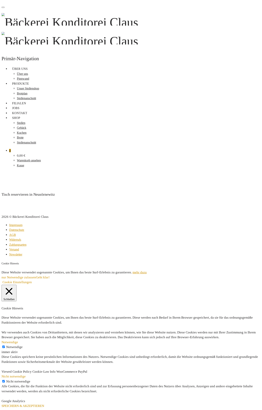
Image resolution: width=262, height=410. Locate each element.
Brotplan (22, 93)
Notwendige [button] (10, 342)
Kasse (20, 165)
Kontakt (19, 113)
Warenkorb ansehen (29, 160)
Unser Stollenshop (28, 88)
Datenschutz (16, 229)
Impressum (15, 225)
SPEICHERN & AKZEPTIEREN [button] (23, 406)
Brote (20, 137)
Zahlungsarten (17, 244)
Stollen (21, 122)
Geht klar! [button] (43, 277)
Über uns (20, 68)
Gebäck (21, 127)
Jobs (15, 108)
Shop (16, 117)
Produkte (20, 83)
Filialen (19, 103)
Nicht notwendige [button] (14, 376)
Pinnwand (23, 78)
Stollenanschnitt (26, 98)
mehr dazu (140, 272)
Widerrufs (15, 239)
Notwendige (14, 347)
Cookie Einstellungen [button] (17, 282)
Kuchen (21, 132)
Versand (14, 249)
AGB (12, 234)
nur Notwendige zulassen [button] (19, 277)
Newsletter (15, 254)
